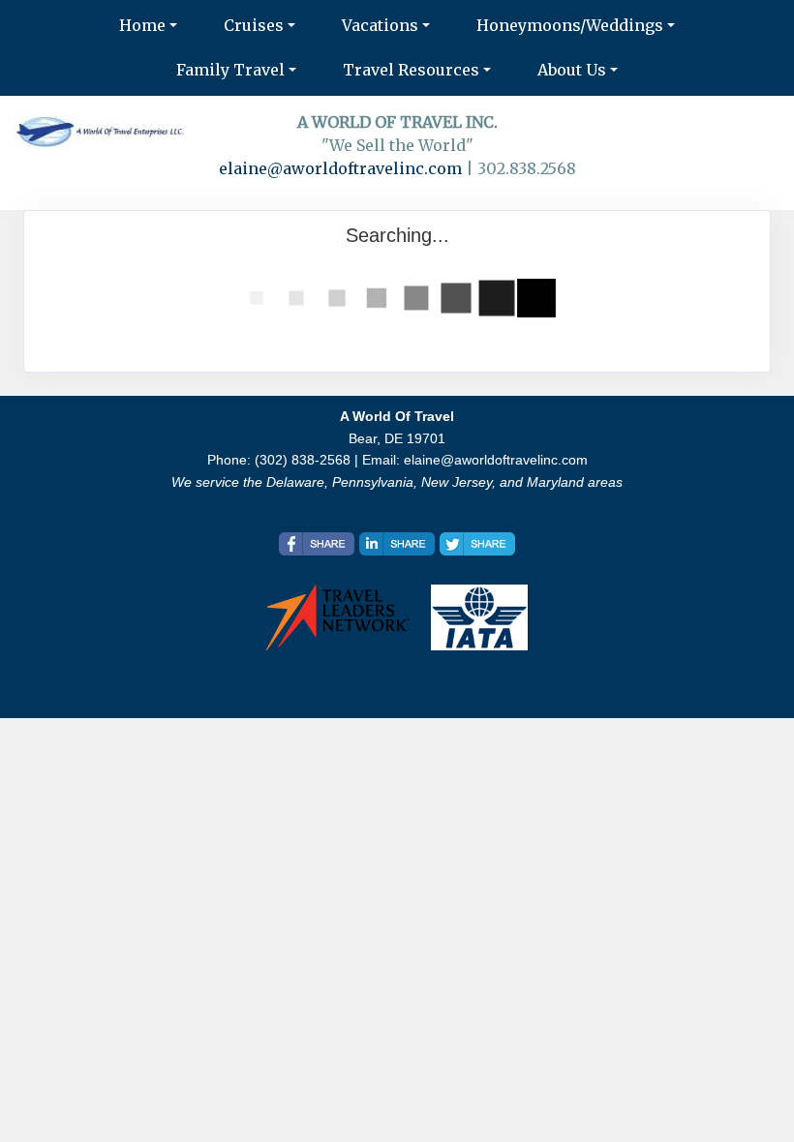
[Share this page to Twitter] (477, 544)
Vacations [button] (380, 25)
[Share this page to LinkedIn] (397, 544)
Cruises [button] (254, 25)
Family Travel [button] (230, 69)
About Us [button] (571, 69)
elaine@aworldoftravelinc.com (340, 168)
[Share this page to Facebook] (316, 544)
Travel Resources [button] (411, 69)
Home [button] (142, 25)
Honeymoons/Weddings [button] (569, 25)
